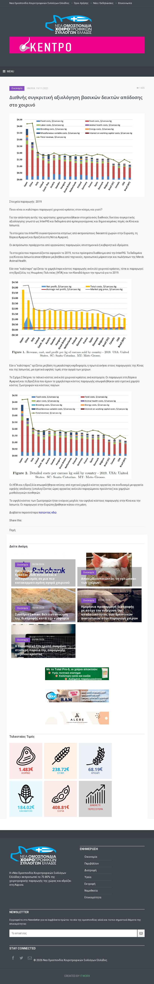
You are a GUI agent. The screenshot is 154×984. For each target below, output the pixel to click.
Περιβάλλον (92, 863)
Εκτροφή (90, 883)
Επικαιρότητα (93, 897)
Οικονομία (16, 88)
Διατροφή (91, 870)
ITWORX (85, 975)
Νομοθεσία (91, 890)
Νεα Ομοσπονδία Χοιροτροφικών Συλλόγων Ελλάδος (39, 3)
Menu (10, 71)
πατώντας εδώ (47, 512)
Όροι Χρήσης (81, 3)
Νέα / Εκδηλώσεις (103, 3)
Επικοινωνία (125, 3)
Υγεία (88, 877)
